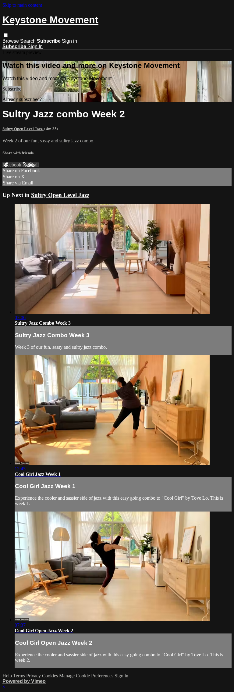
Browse (11, 41)
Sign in (69, 41)
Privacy (34, 675)
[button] (6, 35)
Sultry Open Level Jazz (23, 129)
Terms (19, 675)
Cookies (50, 675)
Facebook (12, 164)
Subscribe (11, 88)
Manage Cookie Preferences (87, 675)
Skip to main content (22, 5)
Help (7, 675)
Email (33, 164)
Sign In (35, 46)
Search (28, 41)
